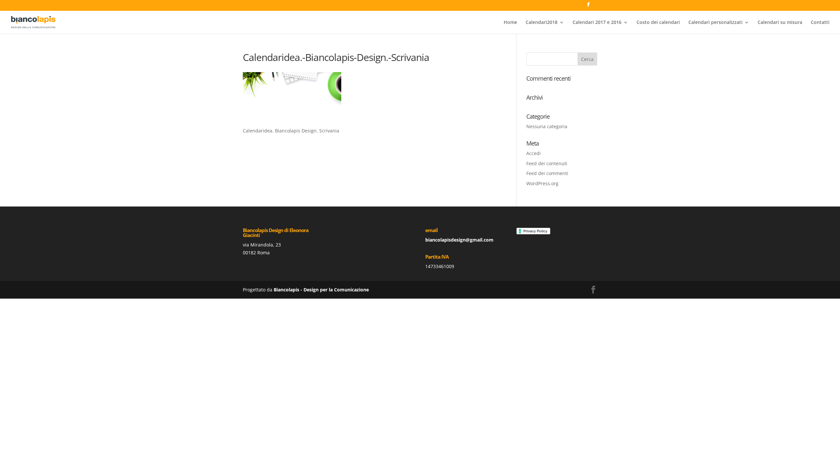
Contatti (820, 22)
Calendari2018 (541, 22)
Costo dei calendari (658, 22)
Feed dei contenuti (546, 163)
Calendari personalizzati (715, 22)
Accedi (533, 153)
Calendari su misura (780, 22)
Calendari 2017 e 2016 (597, 22)
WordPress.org (542, 183)
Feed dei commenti (547, 173)
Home (510, 22)
